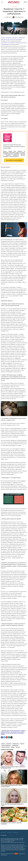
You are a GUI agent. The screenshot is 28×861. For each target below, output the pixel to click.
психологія (8, 743)
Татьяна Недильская (19, 17)
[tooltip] (2, 737)
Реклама (9, 832)
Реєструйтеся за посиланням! (14, 160)
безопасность (16, 743)
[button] (25, 2)
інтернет (22, 743)
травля (3, 743)
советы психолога (5, 747)
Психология (14, 6)
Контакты (3, 832)
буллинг (18, 747)
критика (12, 747)
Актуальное (3, 835)
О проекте (15, 832)
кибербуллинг (15, 745)
